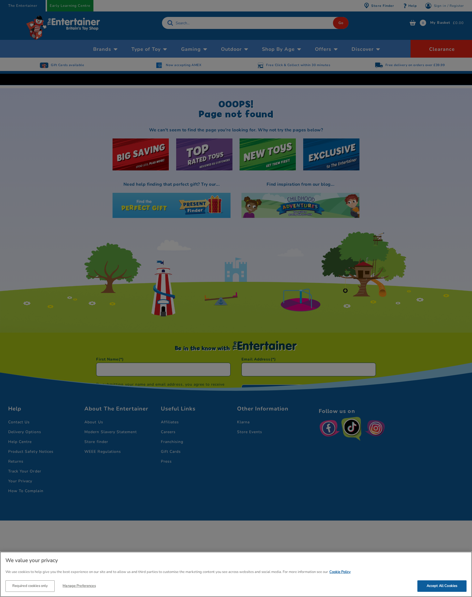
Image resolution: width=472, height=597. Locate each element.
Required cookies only (30, 585)
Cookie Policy (340, 571)
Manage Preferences (79, 585)
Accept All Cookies (442, 585)
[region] (236, 574)
